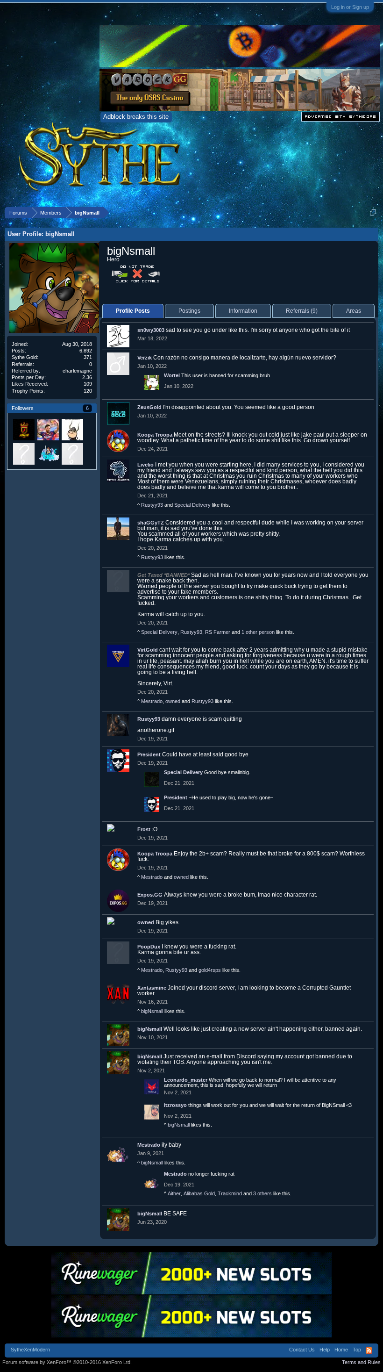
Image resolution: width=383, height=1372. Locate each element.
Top (357, 1349)
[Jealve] (23, 429)
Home (341, 1349)
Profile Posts (133, 311)
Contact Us (302, 1349)
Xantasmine (151, 988)
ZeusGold (149, 407)
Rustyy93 (152, 505)
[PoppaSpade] (72, 429)
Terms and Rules (361, 1362)
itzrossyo (175, 1105)
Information (243, 311)
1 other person (258, 632)
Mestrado (152, 701)
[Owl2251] (23, 453)
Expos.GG (150, 895)
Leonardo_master (185, 1080)
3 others (262, 1193)
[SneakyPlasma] (47, 453)
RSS (369, 1350)
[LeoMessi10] (47, 429)
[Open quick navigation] (373, 212)
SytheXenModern (30, 1349)
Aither (174, 1193)
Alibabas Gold (199, 1193)
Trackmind (230, 1193)
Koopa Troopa (154, 435)
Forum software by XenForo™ (67, 1362)
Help (324, 1349)
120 (88, 391)
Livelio (145, 464)
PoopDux (148, 946)
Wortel (172, 375)
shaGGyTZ (150, 522)
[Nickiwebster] (72, 453)
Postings (189, 311)
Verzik (144, 357)
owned (172, 701)
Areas (353, 311)
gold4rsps (210, 970)
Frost (143, 829)
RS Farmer (217, 632)
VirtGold (147, 650)
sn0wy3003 (150, 330)
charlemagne (77, 371)
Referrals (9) (302, 311)
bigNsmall (152, 1011)
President (149, 754)
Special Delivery (192, 505)
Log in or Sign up (350, 7)
